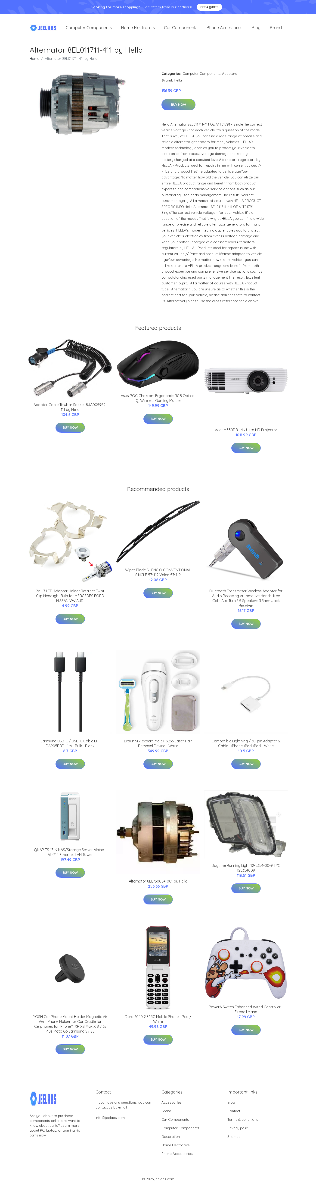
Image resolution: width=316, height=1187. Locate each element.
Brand (276, 27)
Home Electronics (138, 27)
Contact (233, 1111)
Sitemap (234, 1136)
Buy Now (178, 104)
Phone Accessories (224, 27)
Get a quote (209, 7)
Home (34, 58)
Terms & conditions (242, 1119)
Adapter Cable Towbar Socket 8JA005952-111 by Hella (70, 407)
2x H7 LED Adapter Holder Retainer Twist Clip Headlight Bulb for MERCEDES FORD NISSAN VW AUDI (70, 596)
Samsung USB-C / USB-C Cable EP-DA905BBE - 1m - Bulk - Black (70, 743)
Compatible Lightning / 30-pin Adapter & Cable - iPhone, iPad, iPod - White (246, 743)
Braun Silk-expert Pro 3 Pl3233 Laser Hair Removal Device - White (158, 743)
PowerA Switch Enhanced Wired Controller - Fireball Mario (246, 1009)
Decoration (170, 1136)
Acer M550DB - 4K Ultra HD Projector (246, 430)
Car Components (180, 27)
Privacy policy (238, 1128)
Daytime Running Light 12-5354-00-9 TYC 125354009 (245, 868)
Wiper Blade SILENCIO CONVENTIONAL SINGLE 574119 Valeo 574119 (158, 572)
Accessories (171, 1102)
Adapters (229, 73)
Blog (256, 27)
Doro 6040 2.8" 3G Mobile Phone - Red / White (158, 1019)
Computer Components (89, 27)
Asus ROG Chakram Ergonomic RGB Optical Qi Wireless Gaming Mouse (158, 398)
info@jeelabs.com (110, 1117)
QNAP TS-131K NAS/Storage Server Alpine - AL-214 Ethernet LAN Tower (70, 852)
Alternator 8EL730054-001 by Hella (158, 881)
